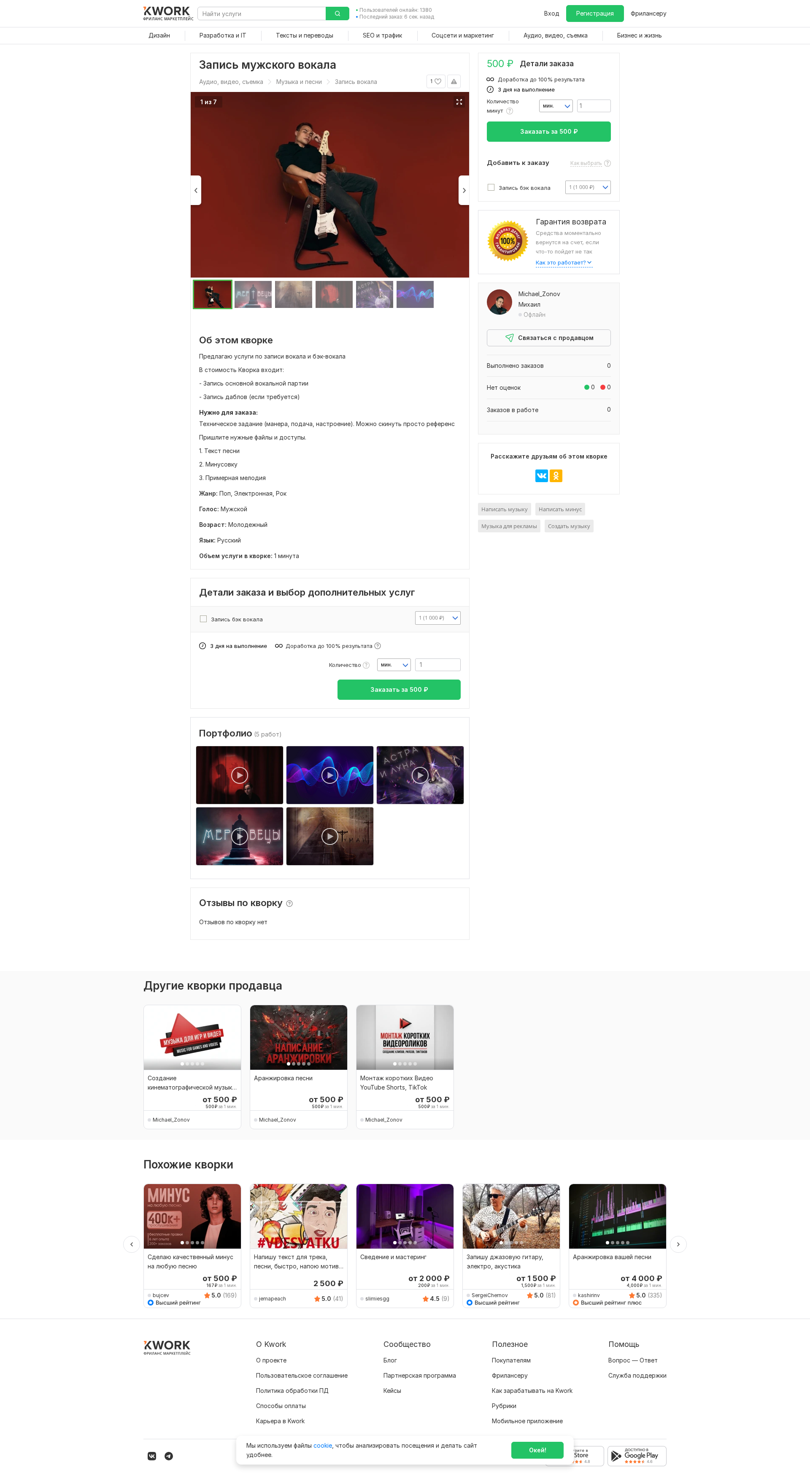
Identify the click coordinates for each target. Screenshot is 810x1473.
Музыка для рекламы (509, 526)
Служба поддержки (637, 1375)
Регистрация (595, 13)
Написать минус (560, 509)
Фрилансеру (649, 13)
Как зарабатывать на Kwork (532, 1390)
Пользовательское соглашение (302, 1375)
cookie (322, 1445)
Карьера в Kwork (280, 1420)
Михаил (529, 304)
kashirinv (589, 1295)
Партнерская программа (419, 1375)
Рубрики (504, 1405)
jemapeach (272, 1298)
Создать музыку (569, 526)
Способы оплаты (281, 1405)
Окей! (537, 1450)
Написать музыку (504, 509)
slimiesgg (377, 1298)
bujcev (161, 1295)
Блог (390, 1360)
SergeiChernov (490, 1295)
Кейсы (392, 1390)
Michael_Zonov (539, 293)
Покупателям (511, 1360)
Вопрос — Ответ (633, 1360)
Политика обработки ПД (292, 1390)
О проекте (271, 1360)
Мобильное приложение (527, 1420)
